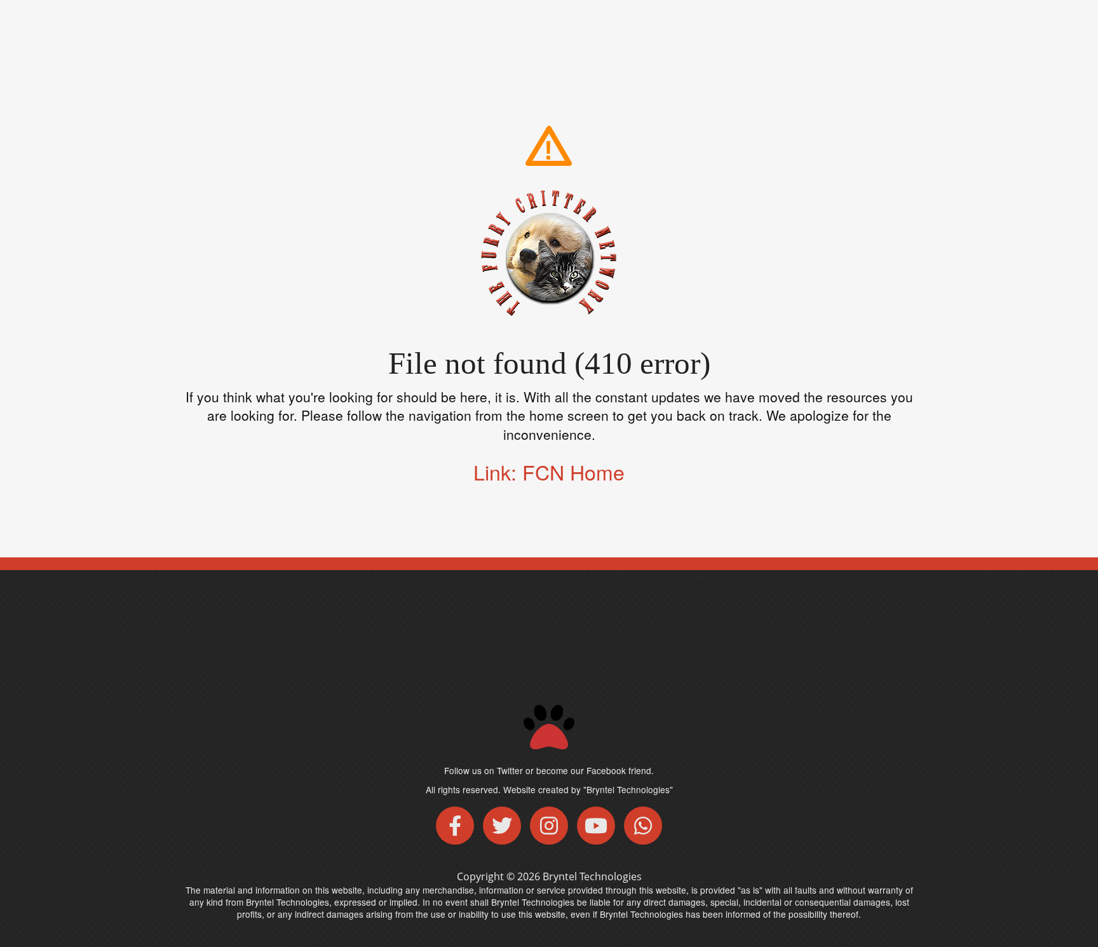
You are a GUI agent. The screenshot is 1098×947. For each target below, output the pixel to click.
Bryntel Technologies (592, 876)
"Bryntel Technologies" (628, 789)
